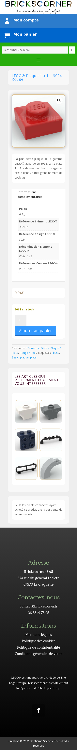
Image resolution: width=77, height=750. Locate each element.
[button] (59, 100)
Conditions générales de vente (38, 654)
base (56, 353)
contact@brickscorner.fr (38, 606)
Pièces (44, 348)
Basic (15, 357)
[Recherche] (72, 50)
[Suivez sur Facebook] (38, 710)
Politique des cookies (38, 641)
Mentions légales (38, 635)
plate (33, 357)
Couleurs (33, 348)
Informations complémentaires (30, 194)
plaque (24, 357)
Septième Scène (40, 741)
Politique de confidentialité (38, 648)
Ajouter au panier (35, 330)
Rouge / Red (28, 353)
